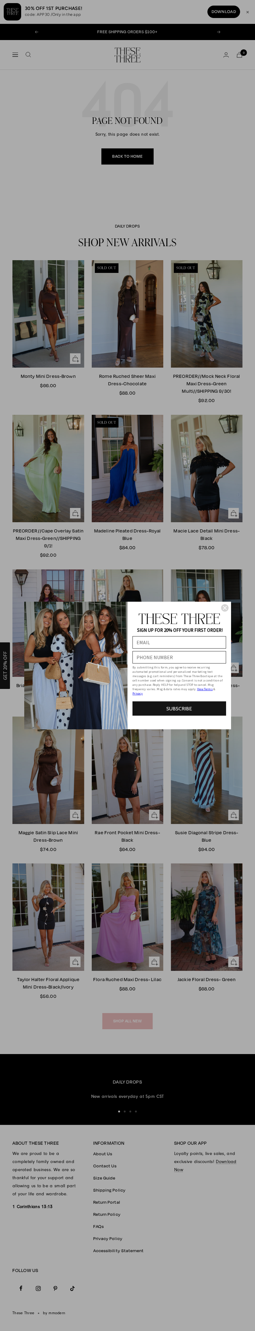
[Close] (225, 608)
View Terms (205, 689)
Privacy (137, 693)
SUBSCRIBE (179, 709)
